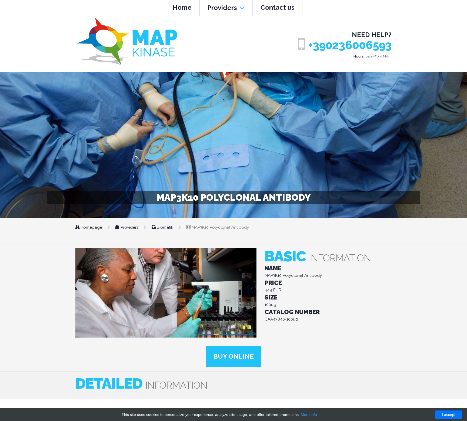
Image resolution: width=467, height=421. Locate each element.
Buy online (233, 356)
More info (309, 414)
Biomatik (165, 227)
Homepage (91, 227)
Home (182, 7)
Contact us (278, 7)
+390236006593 (350, 45)
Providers (223, 8)
